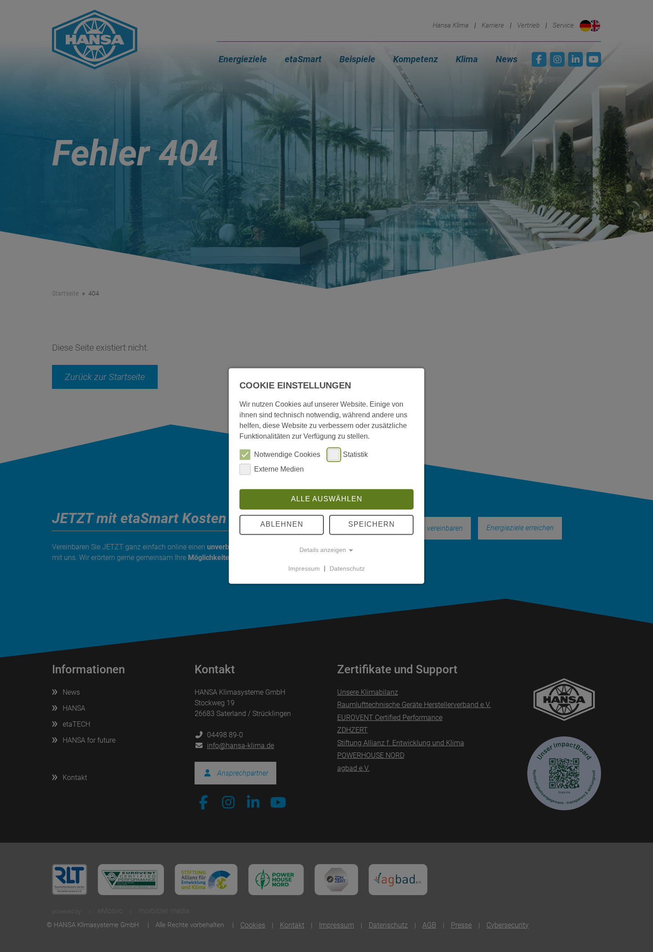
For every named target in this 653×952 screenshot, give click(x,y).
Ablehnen (281, 524)
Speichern (371, 524)
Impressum (304, 568)
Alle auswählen (326, 499)
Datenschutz (347, 568)
